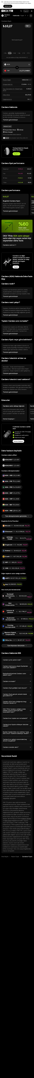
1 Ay (19, 53)
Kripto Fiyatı (15, 856)
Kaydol (26, 11)
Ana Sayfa (4, 856)
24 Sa (9, 53)
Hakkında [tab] (16, 15)
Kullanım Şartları (26, 818)
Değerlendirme (7, 99)
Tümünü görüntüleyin (10, 120)
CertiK (7, 138)
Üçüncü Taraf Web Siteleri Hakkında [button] (12, 134)
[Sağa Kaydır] (28, 15)
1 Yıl (23, 53)
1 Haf (14, 53)
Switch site (8, 6)
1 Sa (5, 53)
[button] (21, 11)
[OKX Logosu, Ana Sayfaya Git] (7, 11)
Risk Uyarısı (8, 820)
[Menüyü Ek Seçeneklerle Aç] (32, 11)
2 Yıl (28, 53)
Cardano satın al (9, 245)
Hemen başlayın (8, 419)
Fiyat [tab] (22, 15)
